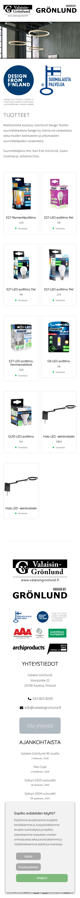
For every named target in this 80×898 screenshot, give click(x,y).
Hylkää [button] (28, 856)
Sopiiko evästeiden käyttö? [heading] (34, 813)
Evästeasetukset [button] (28, 867)
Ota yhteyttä (40, 725)
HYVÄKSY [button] (42, 878)
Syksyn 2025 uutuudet (40, 780)
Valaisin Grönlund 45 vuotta (40, 753)
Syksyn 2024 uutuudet (40, 793)
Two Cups (40, 767)
